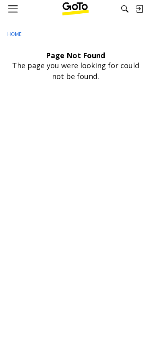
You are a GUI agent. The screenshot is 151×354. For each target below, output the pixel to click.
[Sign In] (139, 9)
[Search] (125, 9)
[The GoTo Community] (75, 9)
